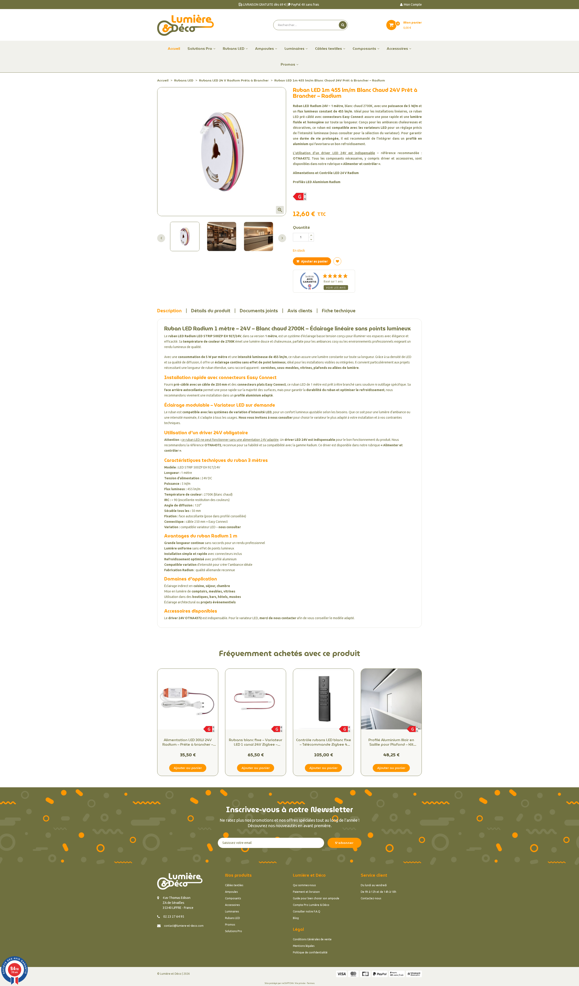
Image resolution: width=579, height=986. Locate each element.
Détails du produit (210, 310)
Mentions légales (303, 945)
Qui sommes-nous (304, 885)
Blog (296, 918)
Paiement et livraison (306, 891)
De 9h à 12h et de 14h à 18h (378, 891)
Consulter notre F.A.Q (306, 911)
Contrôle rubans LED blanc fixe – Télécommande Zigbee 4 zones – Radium (323, 742)
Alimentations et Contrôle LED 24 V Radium (326, 173)
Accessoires (232, 904)
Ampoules (231, 891)
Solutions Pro (233, 931)
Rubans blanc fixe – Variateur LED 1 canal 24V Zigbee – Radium (255, 742)
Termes (311, 983)
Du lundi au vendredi (374, 885)
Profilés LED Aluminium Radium (316, 182)
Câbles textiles (234, 885)
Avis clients (299, 310)
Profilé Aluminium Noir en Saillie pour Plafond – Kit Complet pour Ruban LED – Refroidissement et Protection (391, 742)
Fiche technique (339, 310)
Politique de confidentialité (310, 952)
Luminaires (232, 911)
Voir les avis (336, 287)
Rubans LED (232, 918)
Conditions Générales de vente (312, 939)
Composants (233, 898)
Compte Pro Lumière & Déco (311, 904)
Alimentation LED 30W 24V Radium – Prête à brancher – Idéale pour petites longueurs (187, 742)
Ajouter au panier (314, 261)
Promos (230, 924)
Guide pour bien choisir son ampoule (316, 898)
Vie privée (300, 983)
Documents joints (259, 310)
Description (169, 310)
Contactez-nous (371, 898)
